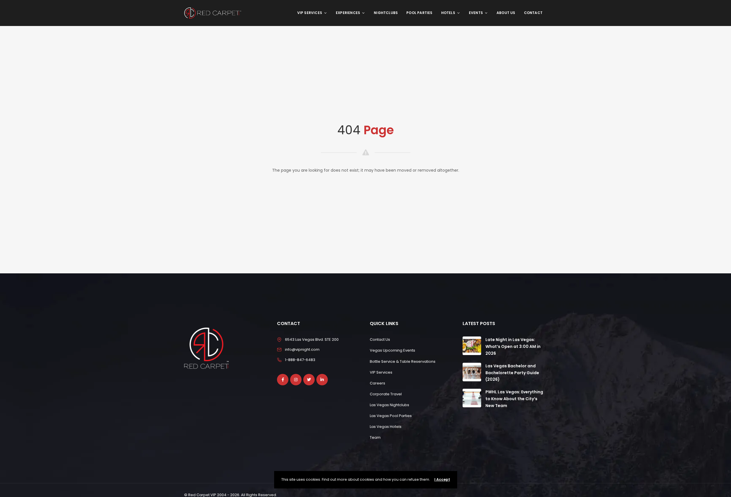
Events (476, 12)
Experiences (348, 12)
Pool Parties (419, 12)
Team (375, 437)
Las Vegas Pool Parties (391, 415)
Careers (377, 383)
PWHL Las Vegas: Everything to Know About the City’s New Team (514, 398)
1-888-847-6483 (300, 359)
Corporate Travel (386, 394)
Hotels (448, 12)
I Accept (442, 479)
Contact (533, 12)
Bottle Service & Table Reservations (402, 361)
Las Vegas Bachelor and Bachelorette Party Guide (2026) (512, 372)
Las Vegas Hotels (385, 426)
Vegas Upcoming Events (392, 350)
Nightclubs (386, 12)
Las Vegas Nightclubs (389, 405)
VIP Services (309, 12)
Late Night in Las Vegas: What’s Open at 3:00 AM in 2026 (513, 346)
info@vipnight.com (302, 349)
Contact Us (380, 339)
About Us (506, 12)
